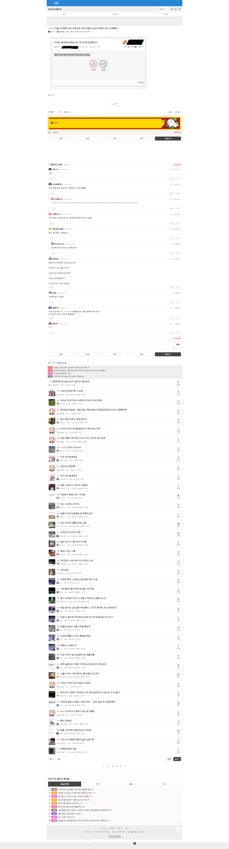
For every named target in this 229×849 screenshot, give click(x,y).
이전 (114, 138)
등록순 (60, 164)
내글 (63, 14)
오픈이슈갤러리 (55, 9)
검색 (169, 759)
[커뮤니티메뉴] (49, 3)
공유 (170, 112)
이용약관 (88, 832)
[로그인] (174, 3)
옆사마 (52, 32)
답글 (51, 178)
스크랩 (177, 112)
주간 (98, 784)
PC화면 (111, 828)
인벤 (56, 3)
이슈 (164, 784)
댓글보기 (168, 354)
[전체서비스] (179, 3)
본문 (87, 138)
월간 (131, 784)
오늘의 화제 (64, 784)
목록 (61, 138)
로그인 (103, 828)
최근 (51, 759)
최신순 (66, 164)
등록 (177, 344)
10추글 (165, 14)
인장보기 (55, 132)
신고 (59, 112)
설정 (127, 828)
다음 (141, 138)
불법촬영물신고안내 (135, 832)
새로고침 (178, 164)
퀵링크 (120, 828)
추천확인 (51, 112)
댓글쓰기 (168, 138)
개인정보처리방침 (102, 832)
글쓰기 (179, 9)
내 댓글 (115, 14)
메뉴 (49, 132)
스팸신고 (67, 112)
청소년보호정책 (118, 832)
